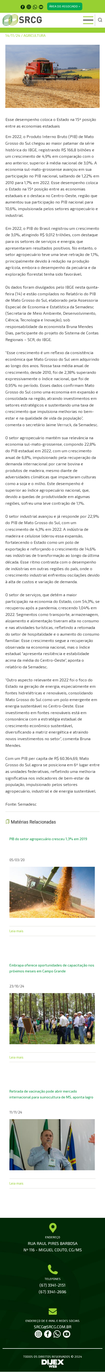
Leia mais (16, 931)
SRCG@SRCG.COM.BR (52, 1326)
